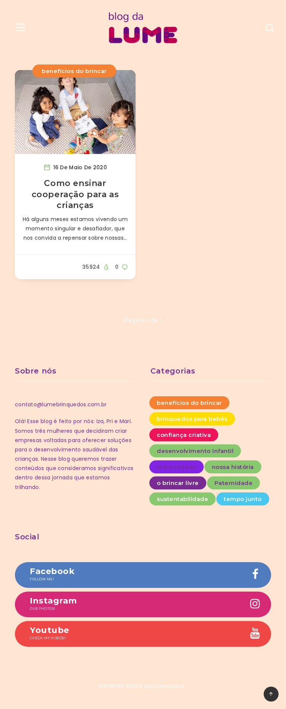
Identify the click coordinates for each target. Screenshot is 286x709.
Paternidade (233, 482)
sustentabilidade (182, 498)
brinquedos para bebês (192, 418)
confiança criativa (184, 434)
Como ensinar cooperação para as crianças (75, 194)
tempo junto (243, 498)
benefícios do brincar (74, 71)
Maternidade (176, 466)
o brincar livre (178, 482)
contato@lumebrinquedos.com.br (61, 404)
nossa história (233, 466)
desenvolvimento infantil (195, 450)
